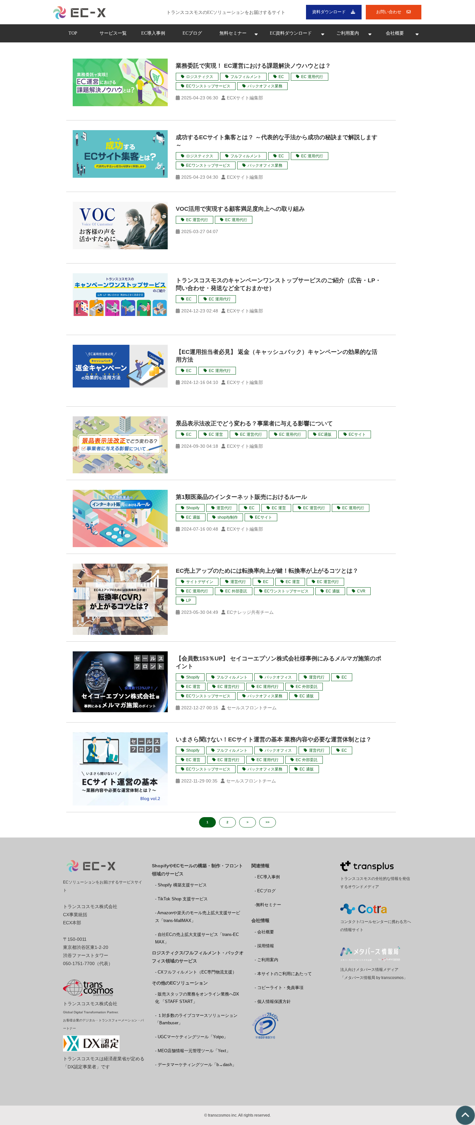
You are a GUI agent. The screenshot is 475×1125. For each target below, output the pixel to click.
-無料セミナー (268, 904)
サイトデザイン (199, 581)
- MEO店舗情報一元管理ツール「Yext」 (192, 1050)
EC (281, 76)
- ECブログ (265, 890)
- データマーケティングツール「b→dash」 (195, 1064)
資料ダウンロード (329, 11)
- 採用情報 (264, 945)
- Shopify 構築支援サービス (181, 885)
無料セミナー (233, 33)
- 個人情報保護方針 (273, 1001)
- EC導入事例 (267, 876)
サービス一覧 (113, 33)
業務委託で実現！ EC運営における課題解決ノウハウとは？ (253, 65)
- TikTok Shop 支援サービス (181, 898)
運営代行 (224, 508)
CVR (361, 591)
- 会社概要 (264, 931)
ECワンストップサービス (208, 86)
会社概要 (395, 33)
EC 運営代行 (197, 220)
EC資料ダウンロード (291, 33)
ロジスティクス (199, 76)
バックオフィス (278, 677)
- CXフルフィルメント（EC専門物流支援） (196, 972)
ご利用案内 (347, 33)
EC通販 (325, 434)
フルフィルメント (245, 76)
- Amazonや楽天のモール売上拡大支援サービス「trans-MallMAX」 (197, 916)
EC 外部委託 (236, 591)
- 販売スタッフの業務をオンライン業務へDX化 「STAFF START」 (197, 998)
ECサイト (357, 434)
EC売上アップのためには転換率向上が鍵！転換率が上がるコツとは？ (267, 571)
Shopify (192, 508)
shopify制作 (227, 517)
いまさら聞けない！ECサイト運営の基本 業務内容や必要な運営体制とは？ (274, 739)
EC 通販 (193, 517)
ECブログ (192, 33)
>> (267, 822)
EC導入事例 (153, 33)
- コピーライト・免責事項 (279, 987)
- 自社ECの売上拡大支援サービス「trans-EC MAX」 (197, 938)
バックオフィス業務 (265, 86)
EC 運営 (216, 434)
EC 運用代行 (312, 76)
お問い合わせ (388, 11)
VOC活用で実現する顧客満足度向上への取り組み (240, 209)
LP (188, 600)
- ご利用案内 (266, 959)
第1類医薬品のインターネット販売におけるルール (241, 497)
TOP (73, 33)
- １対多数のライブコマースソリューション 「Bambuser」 (196, 1019)
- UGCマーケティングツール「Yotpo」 (191, 1036)
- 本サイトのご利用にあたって (283, 973)
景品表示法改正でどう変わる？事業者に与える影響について (254, 423)
